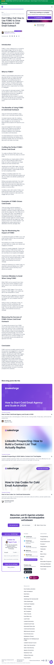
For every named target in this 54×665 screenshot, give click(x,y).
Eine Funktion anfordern (29, 589)
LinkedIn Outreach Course (30, 642)
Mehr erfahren (11, 567)
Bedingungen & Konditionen (20, 660)
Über (41, 551)
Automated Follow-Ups (29, 626)
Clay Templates (27, 606)
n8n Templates (27, 611)
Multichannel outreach (29, 631)
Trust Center (43, 569)
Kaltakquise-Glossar (29, 636)
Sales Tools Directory (29, 647)
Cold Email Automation (29, 628)
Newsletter (26, 596)
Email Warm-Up (27, 616)
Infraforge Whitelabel (45, 564)
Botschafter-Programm (45, 561)
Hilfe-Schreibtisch (28, 591)
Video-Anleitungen (28, 601)
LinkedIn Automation (29, 621)
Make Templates (28, 609)
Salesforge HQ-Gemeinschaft (31, 599)
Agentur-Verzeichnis (29, 650)
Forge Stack (43, 539)
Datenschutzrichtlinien (35, 660)
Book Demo (26, 594)
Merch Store (43, 554)
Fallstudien (43, 549)
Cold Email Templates (29, 604)
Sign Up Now (4, 3)
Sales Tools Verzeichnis (29, 645)
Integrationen (43, 546)
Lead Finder (27, 618)
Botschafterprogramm (45, 566)
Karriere (42, 556)
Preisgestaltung (44, 536)
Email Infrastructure (45, 541)
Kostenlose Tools (28, 652)
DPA (42, 660)
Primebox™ (43, 544)
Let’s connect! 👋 (18, 31)
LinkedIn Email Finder (29, 623)
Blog (41, 559)
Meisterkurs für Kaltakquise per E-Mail (31, 639)
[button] (52, 7)
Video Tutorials (27, 614)
